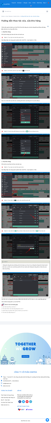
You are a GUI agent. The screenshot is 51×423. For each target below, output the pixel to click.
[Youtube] (27, 401)
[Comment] (30, 401)
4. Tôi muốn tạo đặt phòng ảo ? (8, 312)
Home (2, 16)
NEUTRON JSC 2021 (25, 420)
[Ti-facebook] (19, 401)
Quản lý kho (16, 16)
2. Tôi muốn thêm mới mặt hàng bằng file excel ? (12, 308)
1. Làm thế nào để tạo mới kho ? (8, 307)
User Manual (9, 16)
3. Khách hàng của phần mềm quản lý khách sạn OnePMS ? (14, 310)
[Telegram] (23, 401)
